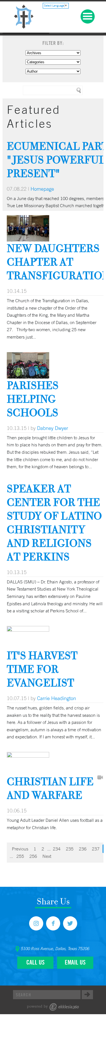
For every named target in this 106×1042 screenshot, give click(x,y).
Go (87, 994)
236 (82, 849)
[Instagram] (36, 923)
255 (20, 856)
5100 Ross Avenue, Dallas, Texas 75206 (55, 948)
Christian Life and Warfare (50, 788)
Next (46, 856)
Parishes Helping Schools (33, 399)
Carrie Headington (56, 698)
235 (69, 849)
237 (95, 849)
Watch (100, 778)
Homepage (42, 189)
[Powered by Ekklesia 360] (53, 1007)
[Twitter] (70, 923)
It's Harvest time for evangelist (42, 669)
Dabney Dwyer (52, 428)
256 (33, 856)
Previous (20, 849)
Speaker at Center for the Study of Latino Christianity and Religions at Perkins (54, 522)
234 (56, 849)
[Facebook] (53, 923)
